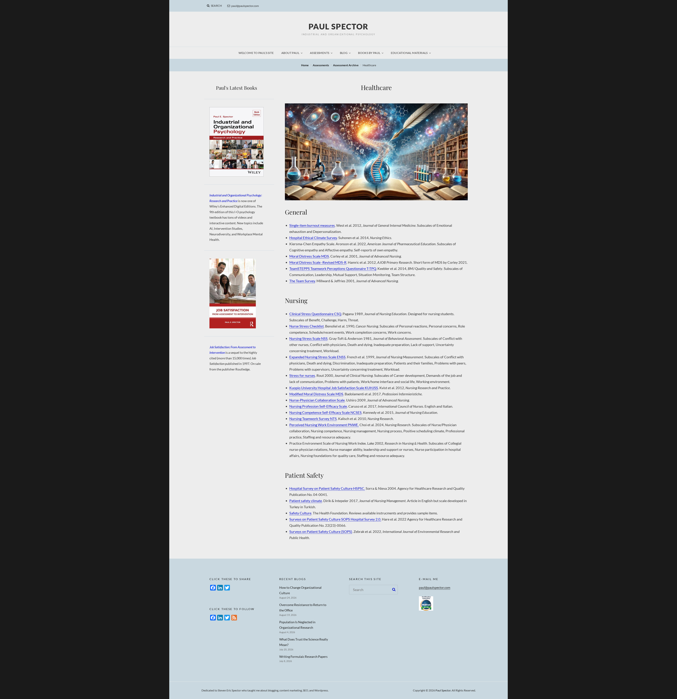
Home (305, 65)
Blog (344, 52)
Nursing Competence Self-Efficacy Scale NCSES (325, 412)
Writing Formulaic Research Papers (303, 656)
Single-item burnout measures (312, 225)
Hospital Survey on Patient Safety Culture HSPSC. (327, 488)
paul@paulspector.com (245, 5)
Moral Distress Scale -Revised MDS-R (317, 262)
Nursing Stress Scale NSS (308, 338)
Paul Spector (338, 26)
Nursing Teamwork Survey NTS (313, 418)
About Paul (290, 52)
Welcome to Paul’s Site (256, 52)
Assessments (319, 52)
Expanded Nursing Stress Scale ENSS (317, 357)
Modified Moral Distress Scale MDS (316, 394)
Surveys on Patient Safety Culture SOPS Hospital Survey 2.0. (335, 519)
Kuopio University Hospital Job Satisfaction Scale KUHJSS (333, 388)
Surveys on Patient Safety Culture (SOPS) (320, 531)
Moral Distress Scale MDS (309, 256)
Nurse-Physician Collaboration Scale (317, 400)
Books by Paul (369, 52)
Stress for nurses (302, 375)
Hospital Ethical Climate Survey (313, 238)
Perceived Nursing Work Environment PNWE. (324, 425)
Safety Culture (300, 513)
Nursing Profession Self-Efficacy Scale (318, 406)
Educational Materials (409, 52)
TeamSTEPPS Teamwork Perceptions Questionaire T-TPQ (332, 268)
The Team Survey (302, 281)
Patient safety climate (305, 501)
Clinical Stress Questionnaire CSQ (315, 314)
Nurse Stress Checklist (306, 326)
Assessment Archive (346, 65)
